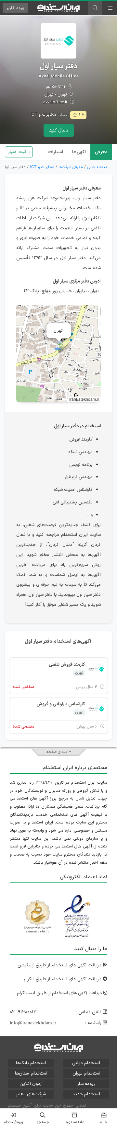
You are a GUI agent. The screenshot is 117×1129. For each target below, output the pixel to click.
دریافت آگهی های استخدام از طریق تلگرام (63, 979)
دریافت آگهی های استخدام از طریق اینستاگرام (60, 993)
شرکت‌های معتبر (31, 1094)
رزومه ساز (86, 1083)
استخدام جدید (86, 1094)
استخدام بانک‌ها (31, 1063)
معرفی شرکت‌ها (70, 167)
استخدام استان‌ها (31, 1073)
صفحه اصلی (97, 167)
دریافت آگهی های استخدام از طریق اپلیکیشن (60, 965)
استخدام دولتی (86, 1063)
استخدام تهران (86, 1073)
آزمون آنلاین (31, 1083)
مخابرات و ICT (43, 114)
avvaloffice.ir (56, 102)
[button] (59, 346)
